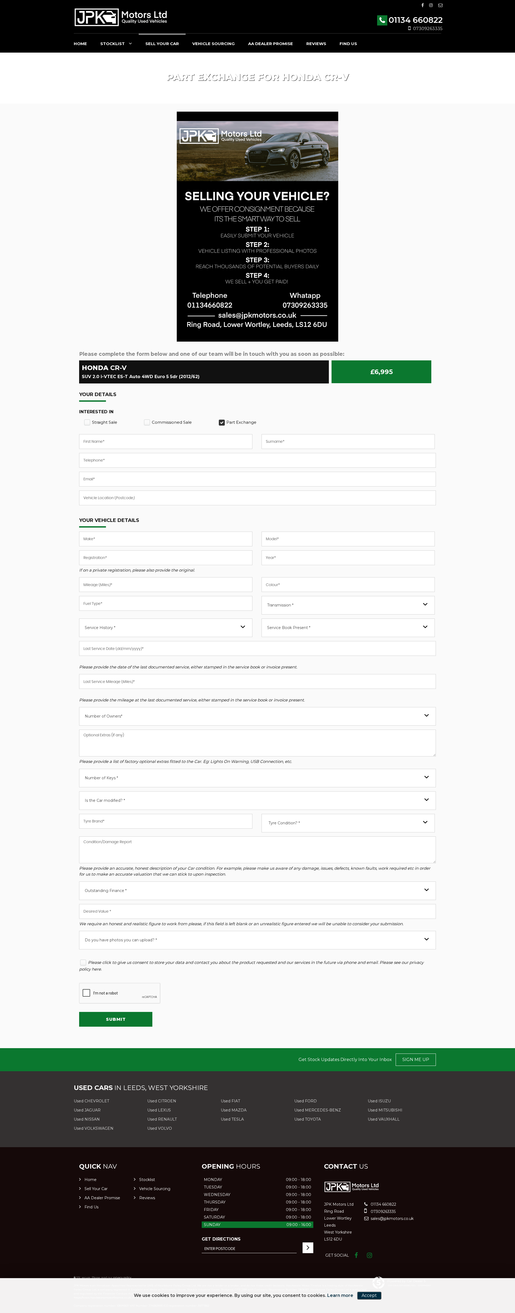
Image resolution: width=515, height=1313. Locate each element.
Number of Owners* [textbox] (103, 716)
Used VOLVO (159, 1128)
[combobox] (348, 605)
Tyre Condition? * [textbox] (284, 823)
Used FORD (305, 1101)
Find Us (348, 43)
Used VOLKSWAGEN (93, 1128)
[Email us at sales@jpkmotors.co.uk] (440, 5)
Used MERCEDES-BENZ (317, 1110)
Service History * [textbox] (100, 627)
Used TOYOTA (307, 1119)
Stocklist (112, 43)
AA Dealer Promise (270, 43)
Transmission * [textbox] (280, 605)
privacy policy (122, 1277)
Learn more (340, 1295)
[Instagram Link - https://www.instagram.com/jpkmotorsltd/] (431, 5)
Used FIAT (230, 1101)
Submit (116, 1019)
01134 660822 (416, 20)
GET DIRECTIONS (221, 1239)
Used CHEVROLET (91, 1101)
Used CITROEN (161, 1101)
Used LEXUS (159, 1110)
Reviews (316, 43)
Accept (369, 1295)
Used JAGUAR (87, 1110)
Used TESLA (232, 1119)
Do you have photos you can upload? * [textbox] (121, 940)
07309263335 (428, 28)
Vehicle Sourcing (213, 43)
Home (80, 43)
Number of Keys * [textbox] (101, 778)
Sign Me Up (415, 1059)
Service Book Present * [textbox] (288, 627)
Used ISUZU (379, 1101)
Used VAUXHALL (384, 1119)
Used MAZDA (234, 1110)
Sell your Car (162, 43)
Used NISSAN (87, 1119)
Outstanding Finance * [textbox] (106, 890)
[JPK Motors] (121, 17)
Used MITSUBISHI (385, 1110)
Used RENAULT (162, 1119)
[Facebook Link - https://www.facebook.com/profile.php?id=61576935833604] (422, 5)
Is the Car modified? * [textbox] (105, 800)
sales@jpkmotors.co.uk (392, 1218)
